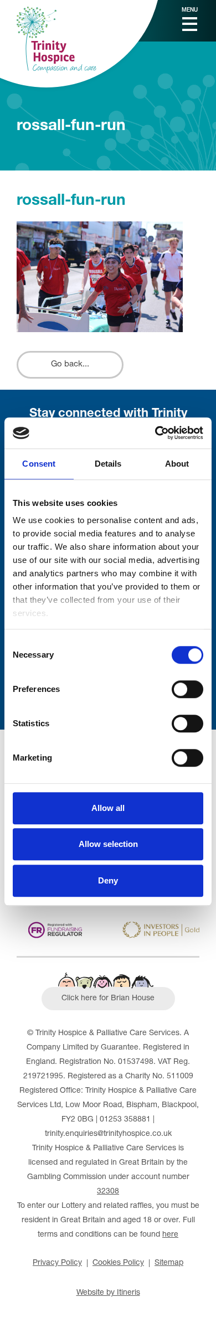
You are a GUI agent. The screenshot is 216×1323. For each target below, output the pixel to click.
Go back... (70, 364)
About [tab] (177, 463)
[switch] (187, 689)
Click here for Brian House (108, 998)
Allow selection (108, 844)
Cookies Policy (118, 1263)
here (170, 1235)
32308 (108, 1192)
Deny (108, 880)
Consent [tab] (38, 463)
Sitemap (169, 1263)
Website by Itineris (108, 1293)
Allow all (108, 808)
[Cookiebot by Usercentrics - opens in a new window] (155, 433)
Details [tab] (108, 463)
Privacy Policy (57, 1263)
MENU (190, 10)
